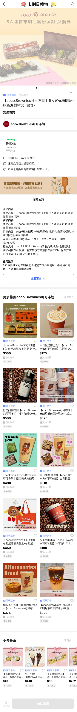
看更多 (67, 296)
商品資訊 (38, 199)
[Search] (72, 4)
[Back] (4, 4)
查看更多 (36, 278)
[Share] (71, 93)
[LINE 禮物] (38, 4)
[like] (35, 341)
